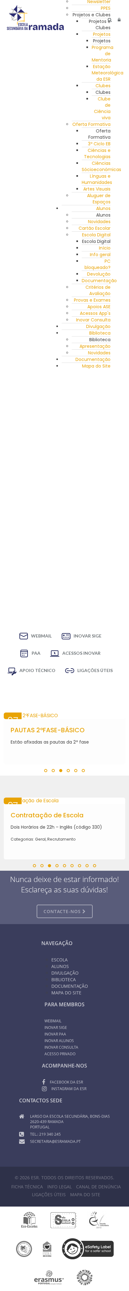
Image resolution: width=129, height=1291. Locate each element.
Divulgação (98, 326)
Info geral (100, 254)
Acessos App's (95, 313)
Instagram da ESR (68, 1088)
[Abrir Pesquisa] (110, 20)
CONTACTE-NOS (63, 911)
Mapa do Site (96, 366)
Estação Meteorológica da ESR (107, 72)
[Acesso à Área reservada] (119, 20)
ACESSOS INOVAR (81, 653)
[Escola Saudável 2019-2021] (64, 1220)
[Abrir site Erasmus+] (49, 1277)
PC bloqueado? (98, 264)
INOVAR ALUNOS (59, 1040)
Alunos (103, 208)
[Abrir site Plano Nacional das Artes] (84, 1277)
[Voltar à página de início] (35, 17)
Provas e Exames (92, 300)
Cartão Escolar (95, 228)
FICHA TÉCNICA (27, 1187)
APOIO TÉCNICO (37, 670)
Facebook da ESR (66, 1082)
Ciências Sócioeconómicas (101, 166)
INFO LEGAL (59, 1187)
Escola (59, 960)
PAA (36, 653)
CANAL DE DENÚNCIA (98, 1187)
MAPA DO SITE (85, 1194)
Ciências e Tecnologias (97, 153)
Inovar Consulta (93, 320)
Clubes (103, 86)
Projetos (102, 34)
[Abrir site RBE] (24, 1248)
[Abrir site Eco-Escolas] (29, 1220)
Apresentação (95, 346)
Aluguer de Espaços (99, 198)
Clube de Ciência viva (102, 108)
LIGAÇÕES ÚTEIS (95, 670)
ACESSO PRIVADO (59, 1054)
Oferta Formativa (91, 124)
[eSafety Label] (88, 1248)
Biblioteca (100, 333)
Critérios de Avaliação (98, 290)
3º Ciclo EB (99, 144)
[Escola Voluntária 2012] (99, 1220)
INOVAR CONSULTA (61, 1047)
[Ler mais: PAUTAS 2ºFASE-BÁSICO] (64, 716)
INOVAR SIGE (87, 635)
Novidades (99, 221)
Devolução (99, 274)
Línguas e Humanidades (97, 179)
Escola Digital (96, 235)
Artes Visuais (97, 189)
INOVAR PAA (55, 1034)
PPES (106, 8)
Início (105, 248)
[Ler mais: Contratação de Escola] (64, 801)
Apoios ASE (99, 307)
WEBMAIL (41, 635)
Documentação (99, 280)
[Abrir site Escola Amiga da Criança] (47, 1248)
